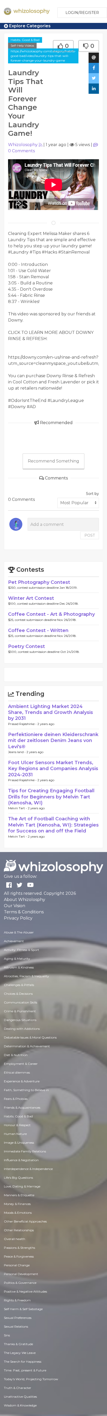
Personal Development (21, 1274)
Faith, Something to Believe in (26, 1090)
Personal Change (17, 1265)
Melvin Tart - (18, 808)
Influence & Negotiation (21, 1160)
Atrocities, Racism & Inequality (26, 976)
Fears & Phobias (16, 1099)
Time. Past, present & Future (25, 1370)
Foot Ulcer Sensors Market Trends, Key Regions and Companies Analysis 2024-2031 (53, 769)
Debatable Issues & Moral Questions (30, 1037)
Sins (7, 1335)
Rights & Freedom (17, 1300)
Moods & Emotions (18, 1213)
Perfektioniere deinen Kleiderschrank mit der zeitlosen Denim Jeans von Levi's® (53, 740)
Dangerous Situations (20, 1020)
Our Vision (14, 905)
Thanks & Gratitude (18, 1344)
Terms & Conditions (24, 911)
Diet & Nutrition (16, 1055)
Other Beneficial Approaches (25, 1221)
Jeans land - (17, 752)
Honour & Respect (17, 1125)
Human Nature (15, 1134)
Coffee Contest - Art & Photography (51, 614)
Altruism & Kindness (19, 967)
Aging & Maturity (17, 958)
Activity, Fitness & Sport (21, 950)
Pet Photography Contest (39, 582)
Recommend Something (53, 461)
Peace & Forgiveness (19, 1256)
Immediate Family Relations (25, 1151)
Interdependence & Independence (28, 1169)
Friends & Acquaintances (22, 1107)
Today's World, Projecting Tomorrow (31, 1379)
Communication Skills (20, 1002)
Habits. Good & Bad (25, 40)
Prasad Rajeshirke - (22, 724)
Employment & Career (21, 1064)
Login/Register (82, 12)
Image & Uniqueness (19, 1142)
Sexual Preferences (17, 1318)
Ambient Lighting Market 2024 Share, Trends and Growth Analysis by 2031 (50, 712)
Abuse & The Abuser (19, 932)
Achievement (14, 941)
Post (89, 535)
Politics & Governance (20, 1283)
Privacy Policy (18, 918)
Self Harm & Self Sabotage (23, 1309)
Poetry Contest (26, 646)
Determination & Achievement (27, 1046)
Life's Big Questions (18, 1177)
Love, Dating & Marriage (22, 1186)
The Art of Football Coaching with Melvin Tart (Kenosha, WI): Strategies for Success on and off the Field (53, 825)
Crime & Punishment (20, 1011)
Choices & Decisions (18, 994)
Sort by (92, 493)
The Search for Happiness (22, 1361)
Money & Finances (17, 1204)
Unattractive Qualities (20, 1396)
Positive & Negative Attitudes (25, 1291)
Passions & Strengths (19, 1248)
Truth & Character (17, 1388)
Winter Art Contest (31, 598)
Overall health (14, 1239)
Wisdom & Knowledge (20, 1405)
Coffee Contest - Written (38, 630)
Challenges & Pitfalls (19, 985)
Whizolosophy (23, 144)
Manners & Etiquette (19, 1195)
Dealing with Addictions (22, 1029)
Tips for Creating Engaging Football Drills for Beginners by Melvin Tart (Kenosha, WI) (51, 797)
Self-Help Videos (22, 45)
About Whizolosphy (24, 899)
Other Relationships (19, 1230)
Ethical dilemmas (17, 1072)
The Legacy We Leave (20, 1353)
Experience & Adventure (21, 1081)
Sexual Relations (16, 1326)
